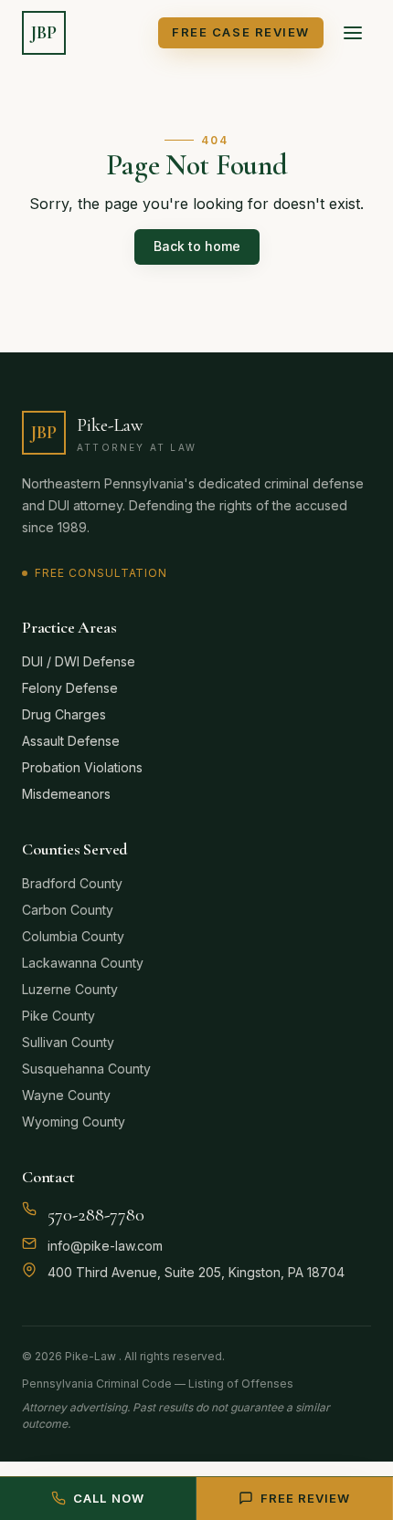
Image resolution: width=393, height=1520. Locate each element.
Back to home (197, 246)
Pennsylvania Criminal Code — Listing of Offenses (157, 1383)
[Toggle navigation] (353, 33)
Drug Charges (64, 714)
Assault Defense (71, 741)
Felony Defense (70, 688)
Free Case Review (241, 32)
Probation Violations (82, 767)
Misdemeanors (66, 794)
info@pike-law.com (105, 1245)
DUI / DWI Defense (78, 661)
